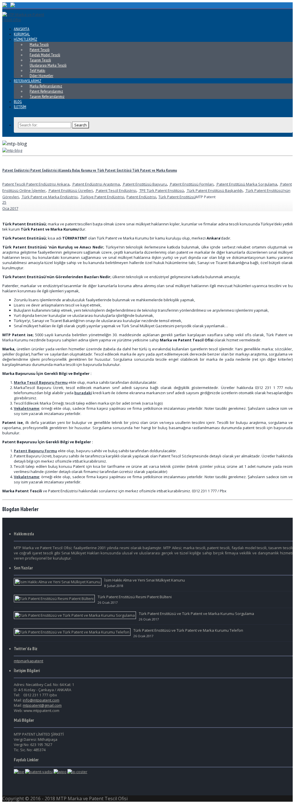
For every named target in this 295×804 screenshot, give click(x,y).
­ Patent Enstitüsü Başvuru (144, 184)
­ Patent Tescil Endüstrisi (115, 190)
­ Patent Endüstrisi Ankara (47, 184)
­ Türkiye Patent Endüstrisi (102, 196)
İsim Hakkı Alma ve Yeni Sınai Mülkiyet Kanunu (144, 580)
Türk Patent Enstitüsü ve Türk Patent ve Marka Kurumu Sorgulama (196, 613)
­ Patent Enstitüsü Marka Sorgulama (246, 184)
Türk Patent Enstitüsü (177, 196)
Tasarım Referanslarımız (47, 96)
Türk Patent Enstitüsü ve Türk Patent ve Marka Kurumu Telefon (188, 630)
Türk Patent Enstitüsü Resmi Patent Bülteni (135, 596)
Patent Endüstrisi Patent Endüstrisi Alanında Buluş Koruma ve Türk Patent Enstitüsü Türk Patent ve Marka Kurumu (89, 170)
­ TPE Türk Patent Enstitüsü (161, 190)
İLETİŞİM (20, 106)
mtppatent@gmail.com (42, 705)
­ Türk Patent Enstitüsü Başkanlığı (214, 190)
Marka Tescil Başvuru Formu (41, 382)
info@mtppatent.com (41, 700)
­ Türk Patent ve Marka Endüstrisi (49, 196)
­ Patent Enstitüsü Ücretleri (70, 190)
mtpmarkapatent (28, 660)
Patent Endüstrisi (141, 196)
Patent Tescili (13, 184)
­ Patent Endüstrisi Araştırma (96, 184)
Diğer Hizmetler (41, 75)
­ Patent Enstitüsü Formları (191, 184)
